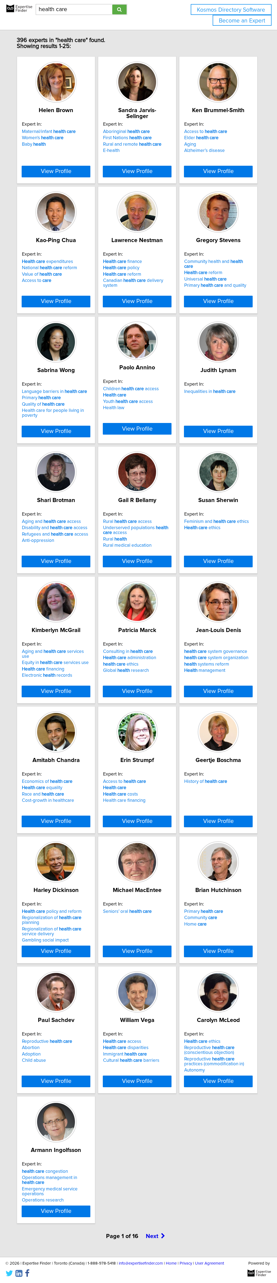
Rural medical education (127, 545)
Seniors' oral (127, 911)
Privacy (186, 1263)
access (122, 1041)
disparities (126, 1047)
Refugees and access (55, 534)
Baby (34, 144)
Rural (115, 539)
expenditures (47, 261)
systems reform (206, 664)
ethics (202, 527)
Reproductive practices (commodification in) (214, 1061)
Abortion (30, 1047)
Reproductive (47, 1041)
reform (122, 274)
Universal (205, 279)
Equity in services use (55, 662)
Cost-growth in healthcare (48, 800)
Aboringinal (126, 131)
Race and (43, 794)
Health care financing (124, 800)
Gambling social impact (45, 940)
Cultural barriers (131, 1060)
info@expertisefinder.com (141, 1263)
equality (42, 787)
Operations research (43, 1200)
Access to (205, 131)
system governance (215, 651)
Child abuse (34, 1060)
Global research (126, 670)
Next (152, 1236)
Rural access (127, 521)
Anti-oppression (38, 540)
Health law (113, 407)
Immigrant (125, 1054)
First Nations (127, 137)
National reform (49, 267)
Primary (41, 397)
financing (43, 669)
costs (120, 794)
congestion (45, 1171)
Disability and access (54, 527)
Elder (201, 137)
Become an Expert (242, 21)
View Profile (56, 171)
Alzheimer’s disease (204, 150)
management (204, 670)
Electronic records (47, 675)
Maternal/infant (49, 131)
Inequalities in (210, 391)
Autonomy (194, 1070)
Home (195, 924)
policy (121, 267)
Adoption (31, 1054)
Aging (190, 144)
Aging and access (51, 521)
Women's (43, 137)
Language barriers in (54, 391)
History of (205, 781)
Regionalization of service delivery (51, 931)
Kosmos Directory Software (231, 10)
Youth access (128, 401)
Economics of (47, 781)
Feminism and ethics (216, 521)
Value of (42, 274)
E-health (111, 150)
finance (122, 261)
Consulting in (128, 651)
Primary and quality (215, 285)
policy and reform (52, 911)
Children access (131, 388)
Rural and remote (132, 144)
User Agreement (209, 1263)
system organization (216, 657)
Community (200, 917)
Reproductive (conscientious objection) (209, 1050)
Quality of (43, 404)
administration (129, 657)
